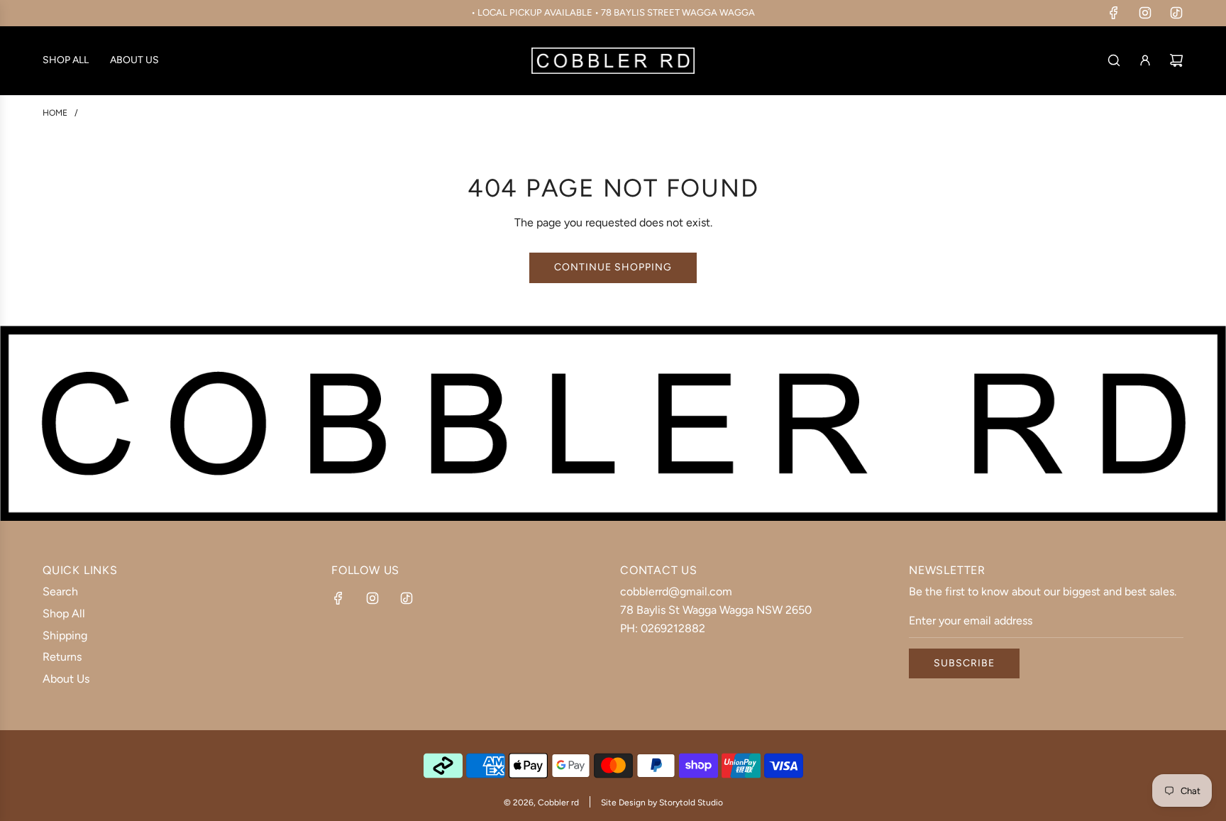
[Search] (1114, 60)
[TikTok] (1176, 13)
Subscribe (964, 663)
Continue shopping (613, 267)
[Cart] (1176, 60)
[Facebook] (1114, 13)
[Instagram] (1145, 13)
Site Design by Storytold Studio (662, 803)
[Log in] (1145, 60)
